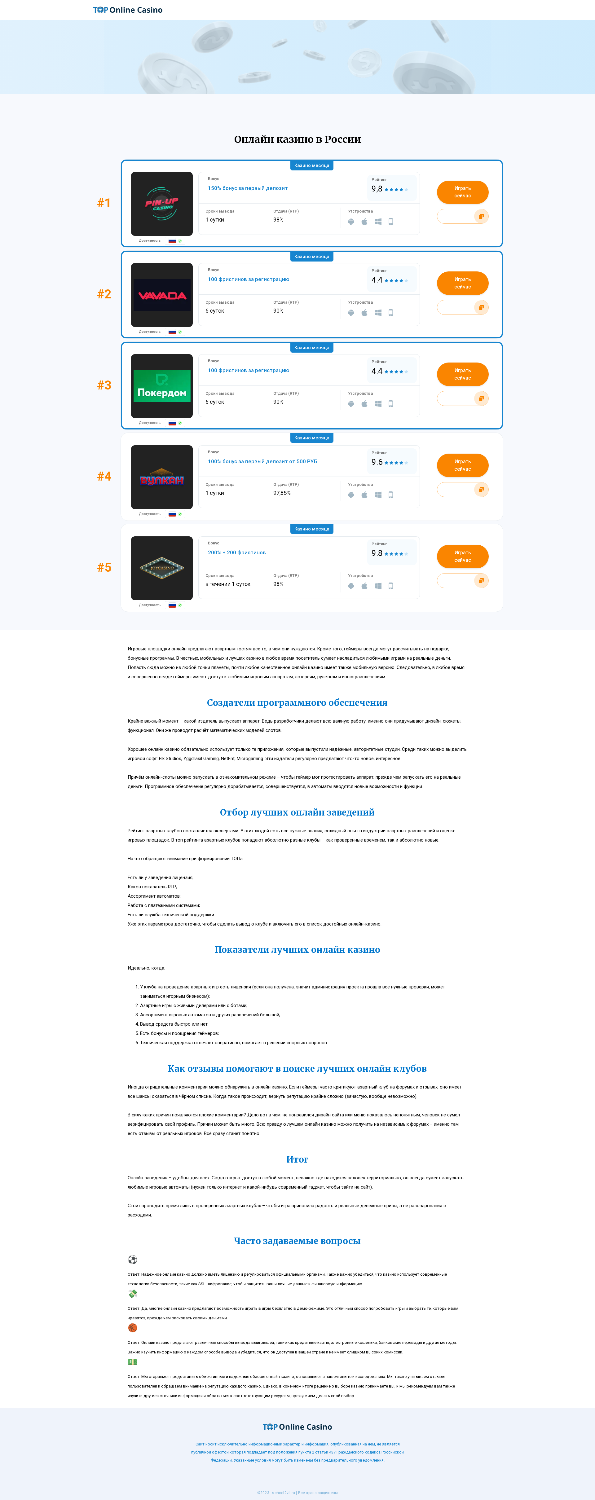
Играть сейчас (462, 192)
